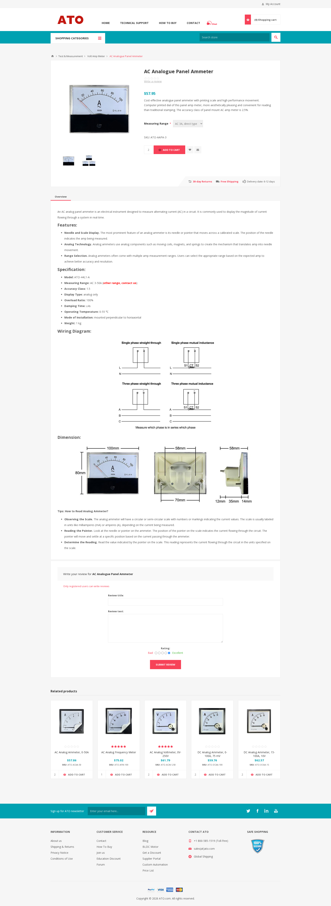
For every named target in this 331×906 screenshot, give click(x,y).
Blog (145, 841)
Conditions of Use (62, 858)
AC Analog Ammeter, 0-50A (72, 752)
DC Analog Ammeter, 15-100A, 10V (259, 754)
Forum (101, 864)
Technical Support (134, 23)
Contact (193, 23)
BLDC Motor (150, 847)
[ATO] (52, 56)
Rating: (165, 648)
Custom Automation (155, 864)
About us (56, 841)
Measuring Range (156, 123)
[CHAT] (212, 23)
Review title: (116, 595)
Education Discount (109, 858)
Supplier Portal (152, 858)
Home (106, 23)
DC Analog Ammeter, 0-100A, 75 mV (212, 754)
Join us (101, 852)
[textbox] (235, 37)
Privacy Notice (59, 852)
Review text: (116, 611)
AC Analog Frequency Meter (118, 752)
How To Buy (167, 23)
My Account (273, 4)
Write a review (153, 81)
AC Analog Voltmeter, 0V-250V (165, 754)
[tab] (61, 197)
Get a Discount (152, 852)
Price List (148, 870)
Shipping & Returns (62, 847)
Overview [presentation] (61, 196)
